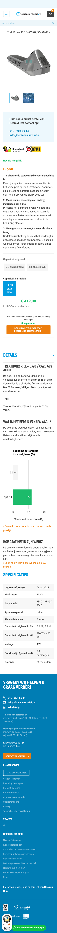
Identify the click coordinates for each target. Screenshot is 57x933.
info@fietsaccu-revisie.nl (25, 135)
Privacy (6, 806)
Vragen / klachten (11, 778)
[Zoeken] (53, 23)
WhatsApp (13, 707)
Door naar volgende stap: (28, 329)
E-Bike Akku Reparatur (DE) (16, 872)
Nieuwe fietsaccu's (12, 840)
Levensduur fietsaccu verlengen (18, 854)
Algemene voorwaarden (14, 797)
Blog (5, 877)
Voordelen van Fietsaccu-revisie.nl (19, 849)
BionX (8, 169)
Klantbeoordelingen (12, 845)
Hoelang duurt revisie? (14, 868)
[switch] (7, 928)
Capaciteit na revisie (14, 279)
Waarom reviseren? (12, 858)
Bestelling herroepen (13, 783)
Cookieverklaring (11, 802)
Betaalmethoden (11, 792)
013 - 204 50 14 (19, 131)
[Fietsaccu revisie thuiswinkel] (13, 149)
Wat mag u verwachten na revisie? (19, 863)
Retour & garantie (11, 788)
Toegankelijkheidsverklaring (16, 811)
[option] (28, 62)
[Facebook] (4, 825)
